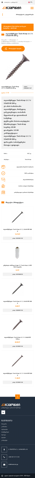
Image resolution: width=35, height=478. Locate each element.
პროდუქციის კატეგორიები (25, 14)
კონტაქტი (4, 440)
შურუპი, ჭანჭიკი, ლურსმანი (10, 43)
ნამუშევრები (5, 432)
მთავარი (4, 40)
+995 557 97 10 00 (13, 457)
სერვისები (4, 429)
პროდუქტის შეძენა (14, 48)
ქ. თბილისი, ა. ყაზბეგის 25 (18, 449)
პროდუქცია (12, 40)
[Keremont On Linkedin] (3, 412)
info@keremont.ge (13, 464)
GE (31, 2)
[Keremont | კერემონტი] (10, 405)
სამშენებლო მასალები (8, 41)
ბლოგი (3, 435)
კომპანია (4, 426)
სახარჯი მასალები (24, 41)
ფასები (3, 437)
